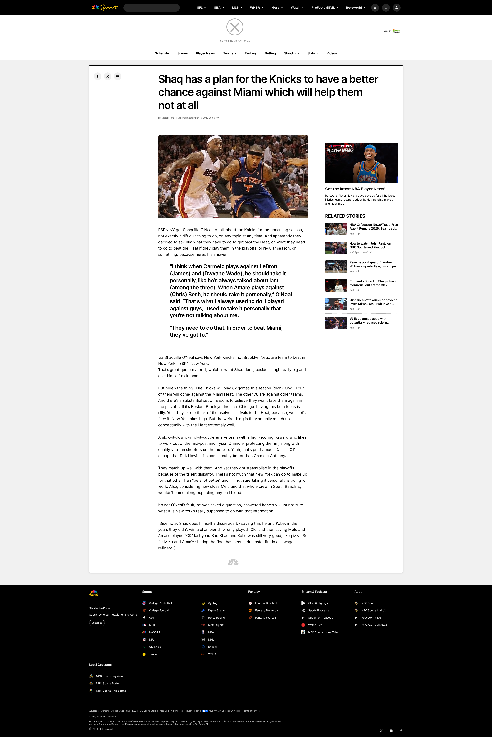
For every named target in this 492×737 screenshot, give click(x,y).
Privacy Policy (192, 711)
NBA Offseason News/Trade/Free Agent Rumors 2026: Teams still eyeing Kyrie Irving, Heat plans (374, 226)
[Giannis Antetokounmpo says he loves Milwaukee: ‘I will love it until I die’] (336, 304)
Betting (270, 53)
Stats (311, 53)
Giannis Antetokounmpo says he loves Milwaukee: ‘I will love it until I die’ (373, 302)
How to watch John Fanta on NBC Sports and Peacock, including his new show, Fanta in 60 (373, 245)
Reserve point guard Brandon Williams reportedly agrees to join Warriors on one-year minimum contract (374, 264)
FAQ (134, 711)
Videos (332, 53)
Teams (228, 53)
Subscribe (97, 622)
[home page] (104, 7)
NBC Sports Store (147, 711)
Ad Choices (177, 711)
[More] (375, 8)
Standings (291, 53)
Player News (205, 53)
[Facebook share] (97, 76)
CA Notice (235, 711)
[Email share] (117, 76)
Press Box (164, 711)
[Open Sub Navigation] (205, 7)
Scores (182, 53)
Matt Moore (168, 117)
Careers (105, 711)
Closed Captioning (120, 711)
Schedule (162, 53)
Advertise (94, 711)
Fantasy (250, 53)
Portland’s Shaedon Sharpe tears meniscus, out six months (373, 283)
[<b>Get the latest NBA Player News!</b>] (361, 163)
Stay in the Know (100, 608)
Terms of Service (251, 711)
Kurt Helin (355, 233)
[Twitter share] (107, 76)
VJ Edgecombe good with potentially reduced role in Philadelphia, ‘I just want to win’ (372, 320)
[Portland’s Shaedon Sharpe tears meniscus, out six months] (336, 285)
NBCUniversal (109, 716)
